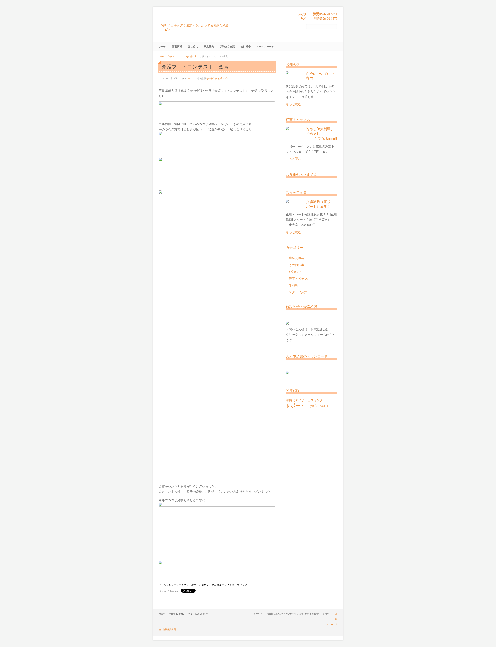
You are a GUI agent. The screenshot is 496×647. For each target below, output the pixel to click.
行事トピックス (175, 56)
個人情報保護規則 (167, 629)
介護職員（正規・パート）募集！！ (320, 204)
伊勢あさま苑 (177, 17)
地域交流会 (296, 258)
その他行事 (191, 56)
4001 (189, 78)
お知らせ (295, 271)
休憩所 (293, 285)
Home (161, 56)
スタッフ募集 (298, 292)
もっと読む (293, 104)
